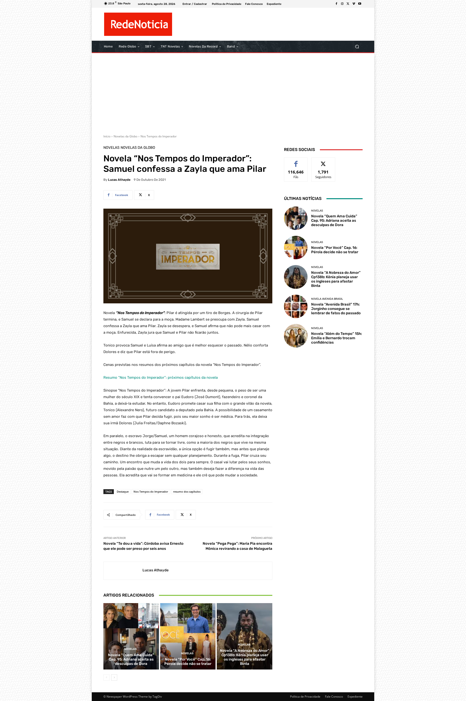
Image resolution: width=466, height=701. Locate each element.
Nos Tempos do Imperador (159, 136)
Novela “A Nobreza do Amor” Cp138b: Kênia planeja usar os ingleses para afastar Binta (244, 657)
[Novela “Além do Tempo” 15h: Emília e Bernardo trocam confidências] (296, 335)
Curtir (296, 161)
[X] (348, 4)
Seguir (323, 161)
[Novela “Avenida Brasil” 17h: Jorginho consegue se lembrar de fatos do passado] (296, 306)
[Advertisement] (233, 92)
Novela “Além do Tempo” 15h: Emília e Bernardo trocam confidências (336, 338)
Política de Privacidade (305, 696)
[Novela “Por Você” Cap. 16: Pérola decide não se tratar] (188, 636)
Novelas (111, 148)
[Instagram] (342, 4)
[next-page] (114, 677)
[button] (357, 46)
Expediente (355, 696)
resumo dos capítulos (186, 491)
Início (106, 136)
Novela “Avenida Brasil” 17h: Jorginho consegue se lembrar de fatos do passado (336, 308)
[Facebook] (336, 4)
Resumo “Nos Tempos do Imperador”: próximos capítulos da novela (160, 377)
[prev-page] (106, 677)
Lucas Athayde (119, 179)
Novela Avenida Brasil (327, 299)
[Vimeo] (354, 4)
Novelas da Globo (125, 136)
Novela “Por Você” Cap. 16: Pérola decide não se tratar (187, 661)
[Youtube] (360, 4)
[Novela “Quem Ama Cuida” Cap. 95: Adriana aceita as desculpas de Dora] (131, 636)
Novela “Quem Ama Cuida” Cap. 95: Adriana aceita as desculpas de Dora (131, 659)
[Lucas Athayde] (123, 571)
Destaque (123, 491)
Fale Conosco (334, 696)
